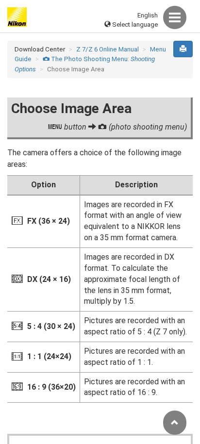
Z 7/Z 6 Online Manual (107, 49)
